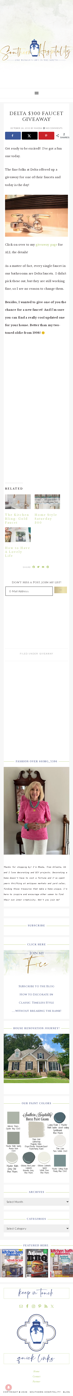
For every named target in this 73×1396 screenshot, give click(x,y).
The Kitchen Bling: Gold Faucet (17, 518)
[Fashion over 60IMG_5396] (36, 857)
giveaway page (47, 244)
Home (36, 1371)
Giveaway (46, 654)
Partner (36, 1381)
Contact (36, 1376)
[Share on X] (30, 136)
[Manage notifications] (8, 1387)
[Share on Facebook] (13, 136)
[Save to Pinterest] (46, 136)
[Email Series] (36, 978)
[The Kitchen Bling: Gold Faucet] (18, 501)
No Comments (54, 128)
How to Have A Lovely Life (17, 552)
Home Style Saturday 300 (46, 518)
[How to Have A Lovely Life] (18, 534)
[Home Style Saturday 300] (47, 501)
